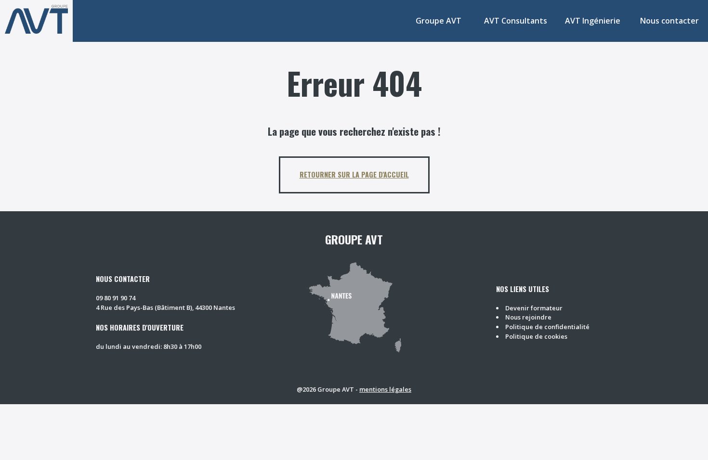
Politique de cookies (536, 336)
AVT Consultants (515, 20)
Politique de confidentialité (547, 326)
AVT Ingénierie (592, 20)
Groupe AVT (438, 20)
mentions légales (385, 389)
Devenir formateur (534, 308)
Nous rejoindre (528, 317)
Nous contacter (669, 20)
